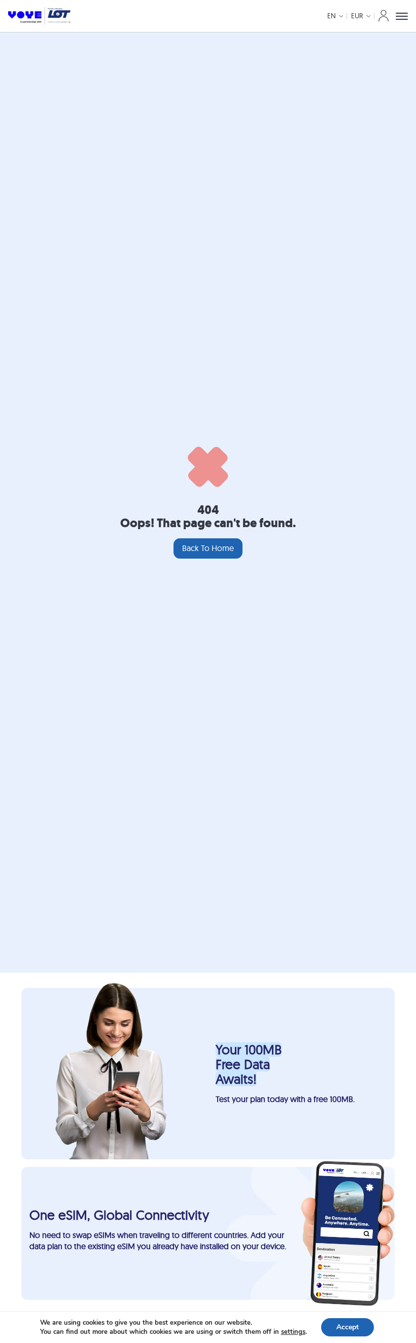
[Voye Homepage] (39, 16)
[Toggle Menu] (402, 16)
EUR (357, 15)
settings (293, 1331)
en (331, 15)
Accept (347, 1327)
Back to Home (208, 548)
